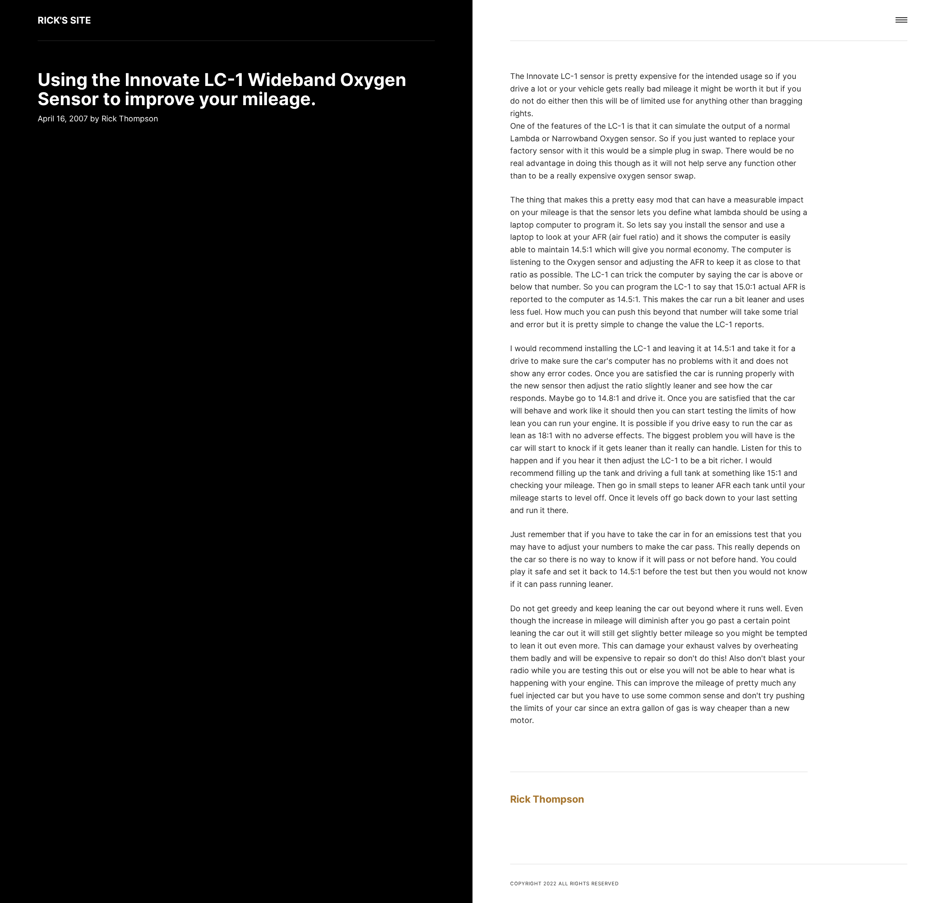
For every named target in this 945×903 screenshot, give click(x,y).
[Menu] (901, 20)
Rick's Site (64, 20)
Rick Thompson (130, 118)
